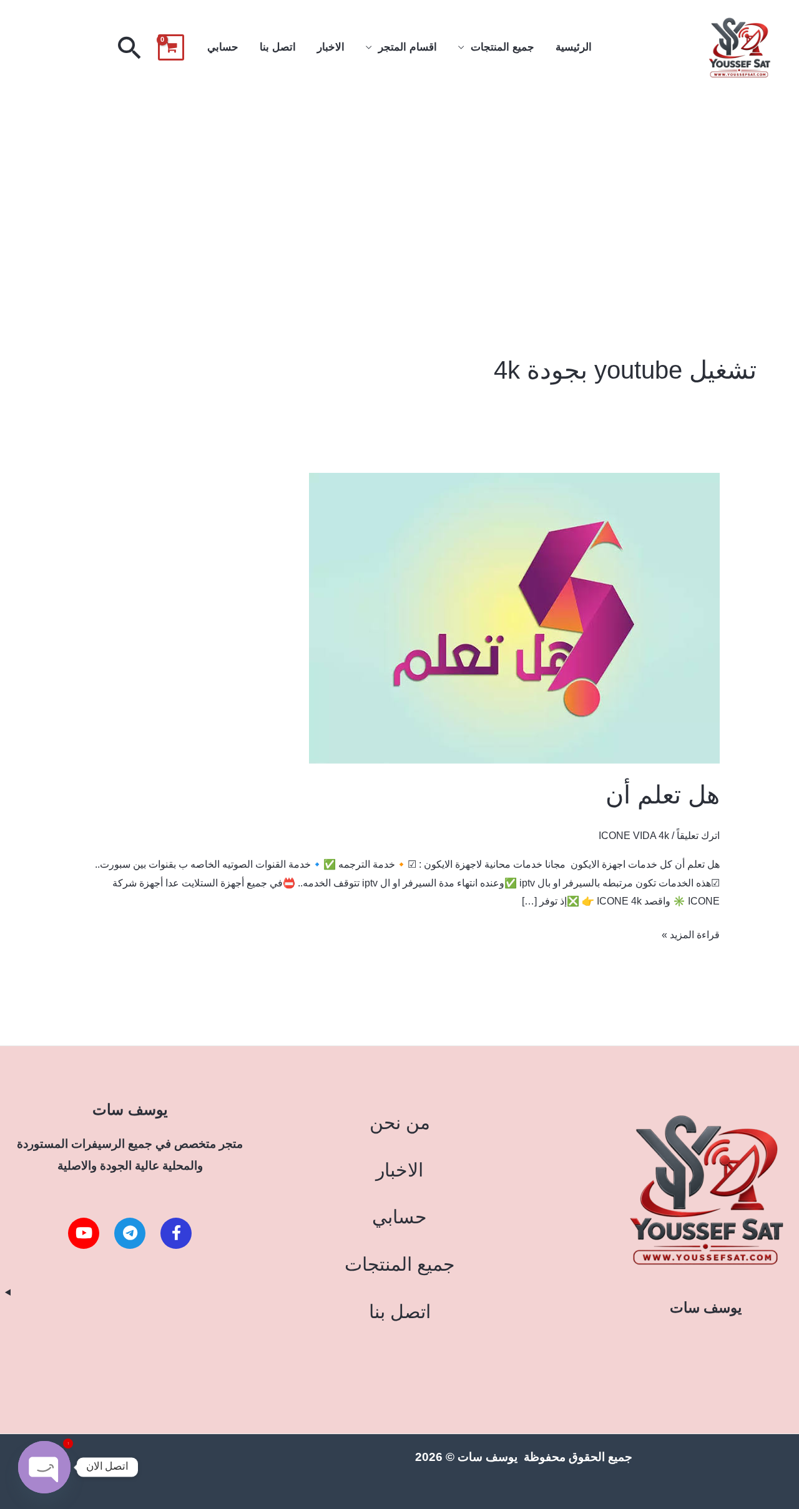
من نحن (400, 1122)
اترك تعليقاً (698, 835)
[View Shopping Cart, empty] (171, 47)
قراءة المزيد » (691, 933)
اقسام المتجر (407, 47)
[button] (129, 47)
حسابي (222, 47)
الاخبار (331, 47)
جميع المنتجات (502, 47)
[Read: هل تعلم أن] (514, 618)
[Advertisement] (399, 189)
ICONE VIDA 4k (634, 835)
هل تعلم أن (662, 794)
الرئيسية (574, 47)
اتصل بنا (278, 47)
